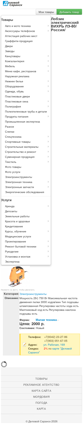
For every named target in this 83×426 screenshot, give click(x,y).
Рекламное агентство (41, 384)
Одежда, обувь (14, 91)
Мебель (10, 66)
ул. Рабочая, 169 (54, 344)
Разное (9, 126)
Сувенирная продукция (20, 157)
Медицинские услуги (18, 236)
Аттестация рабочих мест (21, 36)
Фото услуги (12, 172)
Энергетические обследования (24, 192)
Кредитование (14, 226)
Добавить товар (69, 12)
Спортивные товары (17, 141)
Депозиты (11, 211)
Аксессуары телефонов (20, 31)
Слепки (9, 131)
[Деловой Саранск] (12, 5)
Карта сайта (41, 391)
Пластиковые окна (16, 101)
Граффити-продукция (19, 41)
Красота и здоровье (17, 221)
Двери (9, 46)
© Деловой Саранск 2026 (42, 421)
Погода (41, 403)
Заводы (9, 51)
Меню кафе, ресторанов (20, 71)
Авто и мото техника (18, 26)
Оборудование (14, 86)
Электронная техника (18, 182)
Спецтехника (13, 136)
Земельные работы (17, 216)
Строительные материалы (21, 147)
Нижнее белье (14, 81)
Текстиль (10, 162)
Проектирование (15, 241)
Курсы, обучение (15, 231)
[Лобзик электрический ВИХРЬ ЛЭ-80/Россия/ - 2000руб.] (15, 276)
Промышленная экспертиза (22, 121)
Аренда (9, 206)
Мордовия (41, 397)
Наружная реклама (17, 76)
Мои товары (46, 12)
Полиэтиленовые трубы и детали (26, 111)
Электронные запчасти (19, 187)
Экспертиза (12, 261)
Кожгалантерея (14, 61)
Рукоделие (12, 251)
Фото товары (13, 167)
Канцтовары (12, 56)
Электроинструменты (18, 177)
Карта (41, 409)
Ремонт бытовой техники (20, 246)
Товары (41, 378)
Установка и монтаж (17, 256)
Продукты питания (16, 116)
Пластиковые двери (17, 96)
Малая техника (46, 320)
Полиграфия (13, 106)
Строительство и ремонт (20, 152)
